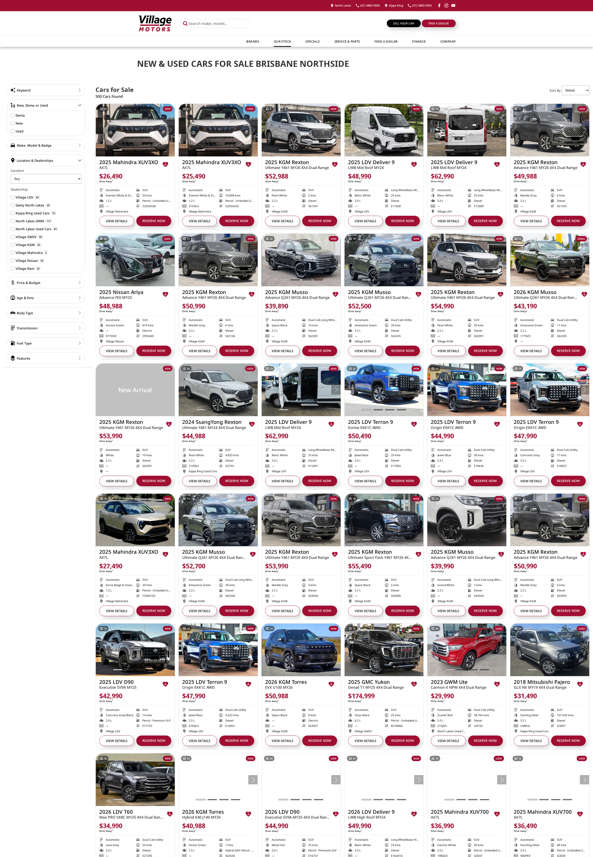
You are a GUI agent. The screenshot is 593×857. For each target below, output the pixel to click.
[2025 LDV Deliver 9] (384, 130)
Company (448, 41)
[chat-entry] (577, 836)
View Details (116, 221)
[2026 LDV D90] (301, 779)
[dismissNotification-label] (583, 806)
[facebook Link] (439, 5)
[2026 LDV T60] (135, 779)
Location (17, 170)
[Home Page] (155, 23)
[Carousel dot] (117, 150)
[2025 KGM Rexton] (301, 130)
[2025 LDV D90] (135, 650)
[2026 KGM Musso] (549, 260)
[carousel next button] (170, 130)
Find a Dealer (438, 23)
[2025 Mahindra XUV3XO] (135, 130)
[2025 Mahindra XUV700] (466, 779)
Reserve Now (153, 221)
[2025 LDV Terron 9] (384, 390)
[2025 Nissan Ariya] (135, 260)
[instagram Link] (446, 5)
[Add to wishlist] (165, 164)
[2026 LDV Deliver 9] (384, 779)
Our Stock (282, 41)
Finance (419, 41)
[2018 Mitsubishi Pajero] (549, 650)
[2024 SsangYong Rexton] (218, 390)
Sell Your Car (403, 23)
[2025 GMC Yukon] (384, 650)
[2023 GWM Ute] (466, 650)
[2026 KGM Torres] (301, 650)
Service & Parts (347, 41)
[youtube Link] (453, 5)
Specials (312, 41)
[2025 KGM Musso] (301, 260)
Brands (252, 41)
